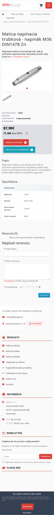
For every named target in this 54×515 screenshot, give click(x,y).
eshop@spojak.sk (12, 317)
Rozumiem (27, 506)
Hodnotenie (11, 287)
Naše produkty (11, 345)
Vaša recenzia (12, 261)
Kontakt (8, 384)
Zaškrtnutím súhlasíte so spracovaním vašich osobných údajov (28, 462)
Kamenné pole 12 (14, 323)
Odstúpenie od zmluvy (14, 373)
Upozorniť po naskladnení (17, 149)
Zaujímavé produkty (13, 362)
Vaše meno (11, 248)
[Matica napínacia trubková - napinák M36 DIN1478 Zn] (27, 75)
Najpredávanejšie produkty (17, 367)
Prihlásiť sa (45, 456)
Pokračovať (44, 295)
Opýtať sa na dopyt (14, 142)
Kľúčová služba (11, 351)
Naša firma (9, 378)
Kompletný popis (21, 56)
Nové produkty (11, 356)
